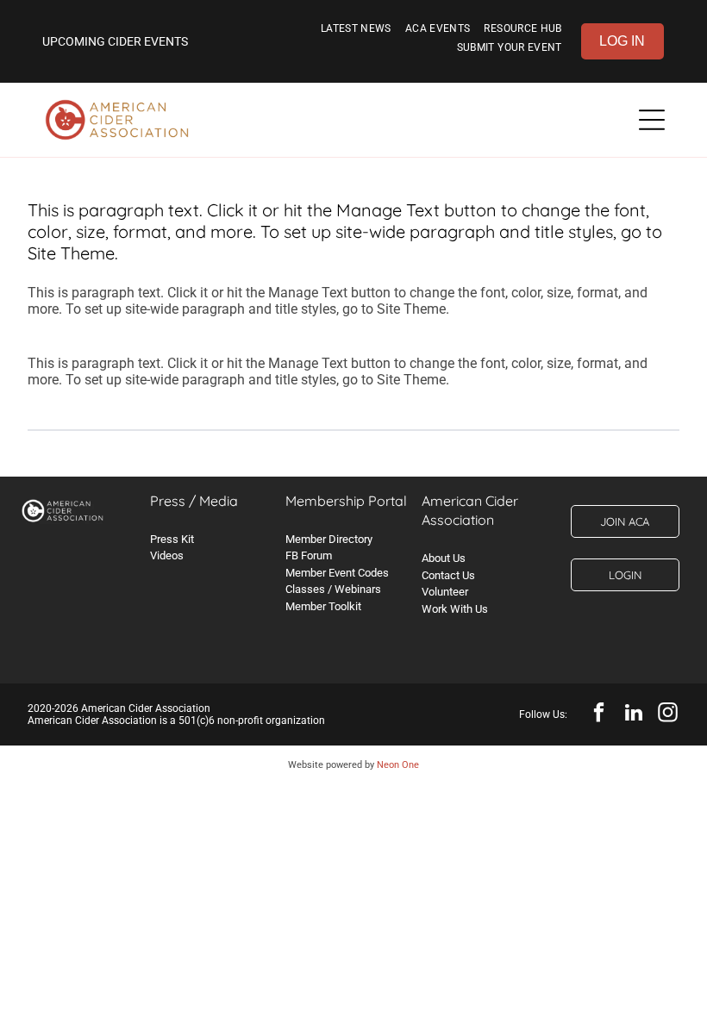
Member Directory (328, 539)
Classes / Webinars (333, 589)
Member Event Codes (337, 572)
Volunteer (445, 591)
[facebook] (599, 714)
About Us (444, 558)
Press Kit (172, 539)
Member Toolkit (323, 606)
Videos (167, 555)
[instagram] (668, 714)
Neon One (398, 765)
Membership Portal (346, 500)
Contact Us (448, 575)
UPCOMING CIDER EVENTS (115, 41)
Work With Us (455, 608)
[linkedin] (633, 714)
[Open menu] (652, 120)
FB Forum (308, 555)
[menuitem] (356, 31)
